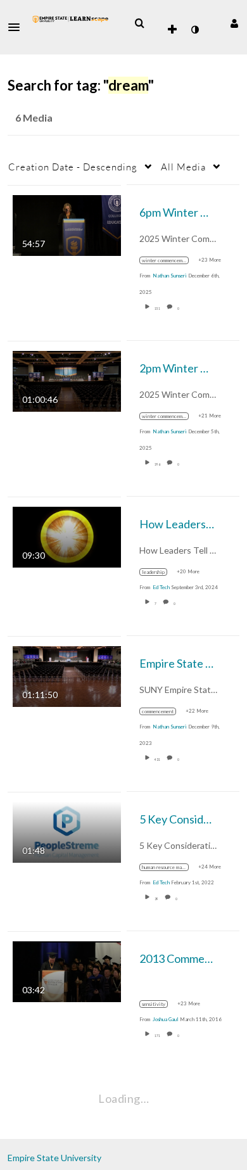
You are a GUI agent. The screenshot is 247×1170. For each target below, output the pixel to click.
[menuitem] (139, 23)
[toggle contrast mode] (194, 29)
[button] (18, 27)
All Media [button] (183, 166)
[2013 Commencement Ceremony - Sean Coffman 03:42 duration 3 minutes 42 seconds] (67, 970)
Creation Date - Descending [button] (72, 166)
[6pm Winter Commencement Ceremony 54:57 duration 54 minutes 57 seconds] (67, 224)
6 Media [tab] (34, 117)
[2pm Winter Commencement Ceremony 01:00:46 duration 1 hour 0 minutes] (67, 379)
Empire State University (54, 1157)
